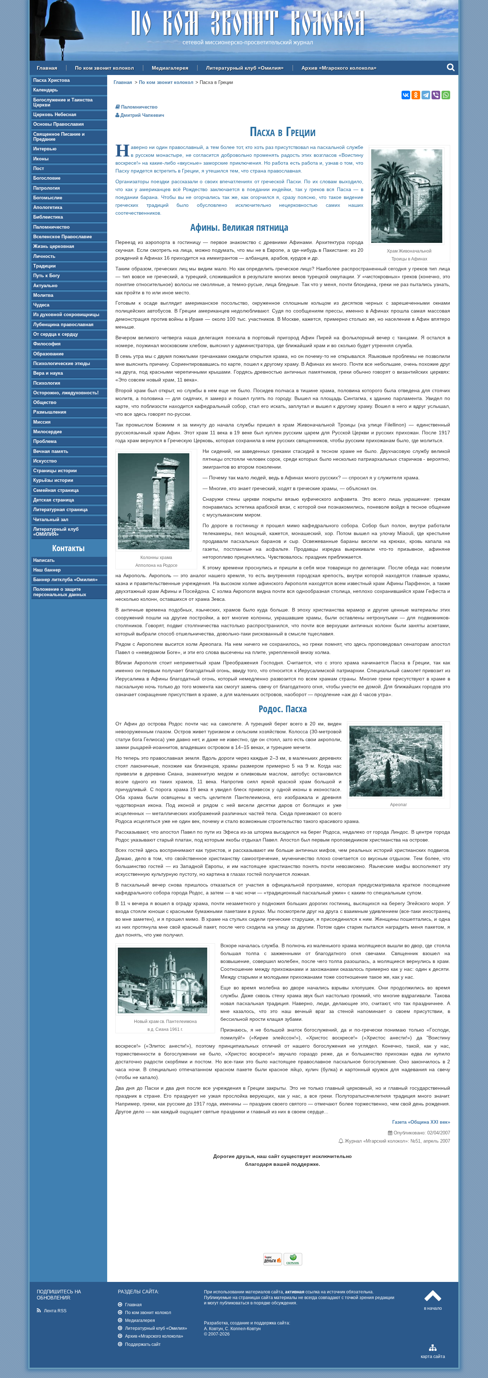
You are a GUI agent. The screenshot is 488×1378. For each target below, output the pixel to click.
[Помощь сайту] (282, 1264)
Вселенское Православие (62, 236)
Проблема (44, 441)
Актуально (45, 285)
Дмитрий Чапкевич (142, 115)
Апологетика (47, 207)
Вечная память (50, 451)
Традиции (44, 266)
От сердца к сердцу (55, 334)
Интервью (44, 148)
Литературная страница (60, 509)
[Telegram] (426, 95)
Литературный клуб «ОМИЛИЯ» (56, 531)
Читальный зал (50, 519)
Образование (48, 353)
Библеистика (48, 217)
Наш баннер (47, 570)
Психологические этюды (61, 363)
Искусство (45, 461)
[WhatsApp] (446, 95)
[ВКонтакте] (406, 95)
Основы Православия (58, 124)
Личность (44, 256)
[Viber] (436, 95)
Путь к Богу (46, 275)
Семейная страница (56, 490)
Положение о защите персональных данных (59, 591)
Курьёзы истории (53, 480)
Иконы (41, 158)
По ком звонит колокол (104, 68)
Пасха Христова (51, 80)
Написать (44, 560)
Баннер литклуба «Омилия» (65, 579)
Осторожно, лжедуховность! (66, 392)
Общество (44, 402)
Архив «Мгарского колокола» (339, 68)
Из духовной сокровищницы (66, 314)
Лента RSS (55, 1310)
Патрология (46, 188)
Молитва (43, 295)
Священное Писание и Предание (59, 136)
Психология (46, 383)
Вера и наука (48, 373)
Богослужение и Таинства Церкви (63, 102)
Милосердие (47, 431)
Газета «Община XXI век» (421, 1122)
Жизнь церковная (53, 246)
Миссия (42, 422)
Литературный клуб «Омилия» (245, 68)
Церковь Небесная (54, 114)
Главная (47, 68)
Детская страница (53, 500)
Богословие (46, 178)
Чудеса (41, 305)
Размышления (49, 412)
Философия (47, 343)
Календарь (45, 90)
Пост (38, 168)
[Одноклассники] (416, 95)
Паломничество (51, 227)
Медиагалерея (170, 68)
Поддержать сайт (143, 1344)
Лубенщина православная (63, 324)
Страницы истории (55, 470)
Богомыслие (47, 197)
